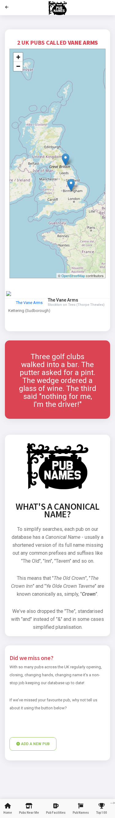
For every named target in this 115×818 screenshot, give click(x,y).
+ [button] (18, 57)
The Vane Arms (29, 302)
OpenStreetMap (73, 275)
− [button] (18, 66)
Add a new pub (35, 744)
